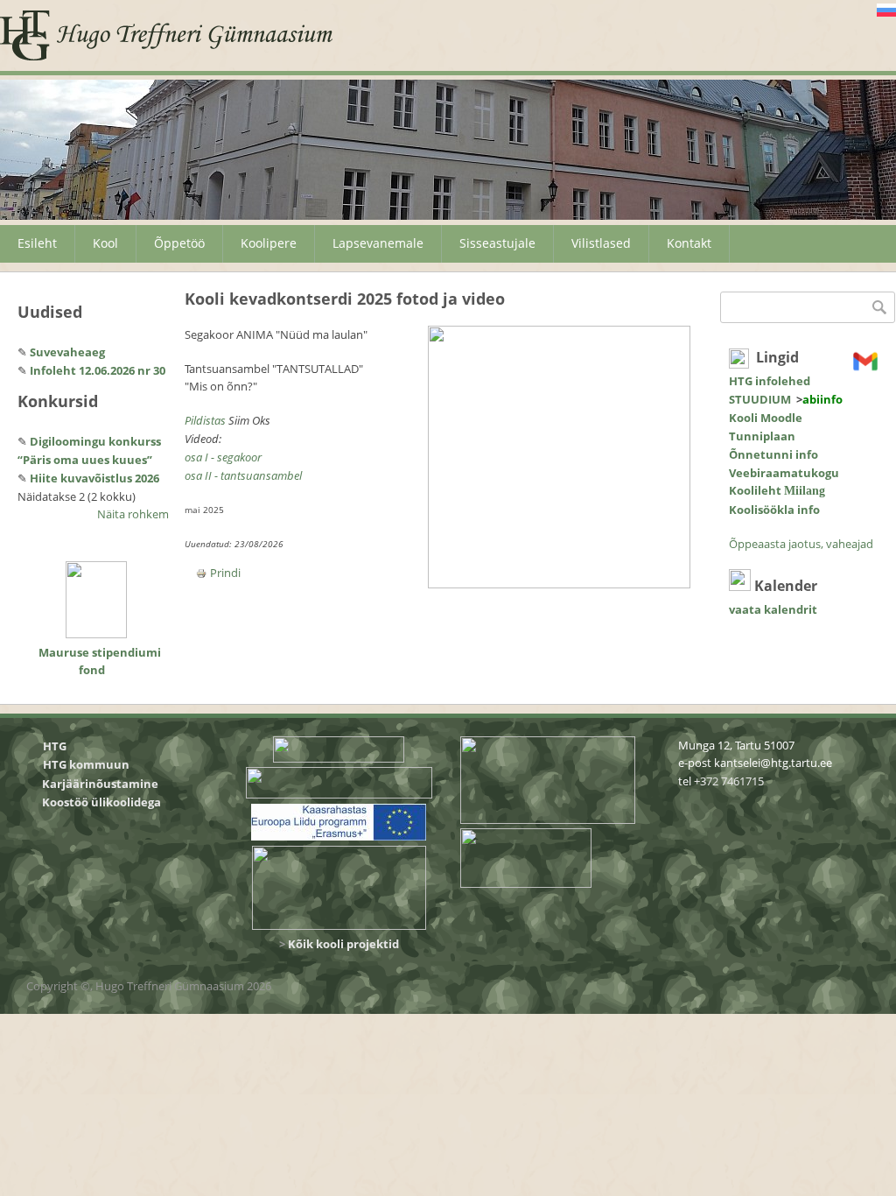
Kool (105, 243)
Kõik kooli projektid (343, 944)
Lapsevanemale (378, 243)
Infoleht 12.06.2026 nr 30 (97, 370)
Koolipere (269, 243)
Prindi (225, 572)
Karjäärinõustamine (100, 783)
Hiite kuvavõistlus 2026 (94, 478)
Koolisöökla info (774, 509)
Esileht (37, 243)
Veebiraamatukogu (784, 473)
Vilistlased (601, 243)
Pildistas (206, 420)
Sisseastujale (497, 243)
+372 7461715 (729, 781)
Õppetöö (179, 243)
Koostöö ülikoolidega (103, 802)
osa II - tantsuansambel (243, 475)
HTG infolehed (769, 381)
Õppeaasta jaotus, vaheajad (801, 544)
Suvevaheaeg (67, 352)
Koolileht (777, 490)
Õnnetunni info (773, 454)
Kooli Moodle (765, 418)
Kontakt (689, 243)
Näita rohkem (133, 514)
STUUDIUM (760, 399)
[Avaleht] (166, 35)
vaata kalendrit (773, 609)
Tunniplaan (762, 436)
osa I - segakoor (223, 457)
